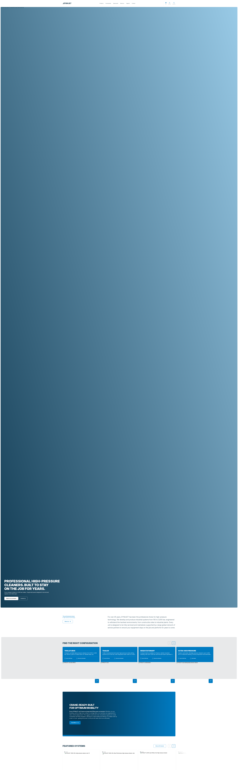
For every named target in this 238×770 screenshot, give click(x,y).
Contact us (23, 598)
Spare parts (115, 3)
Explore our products (11, 598)
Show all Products (160, 746)
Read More (74, 722)
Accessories (108, 3)
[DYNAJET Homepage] (67, 3)
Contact (133, 3)
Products (101, 3)
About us (122, 3)
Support (128, 3)
